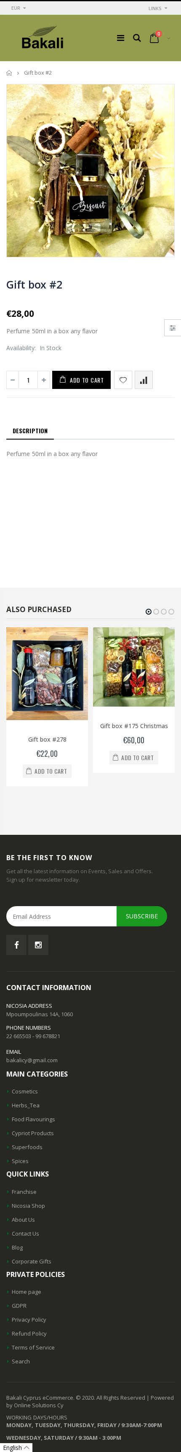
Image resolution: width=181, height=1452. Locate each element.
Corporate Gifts (31, 1261)
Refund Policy (29, 1333)
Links (155, 8)
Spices (20, 1161)
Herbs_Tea (26, 1105)
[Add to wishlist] (123, 380)
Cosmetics (25, 1091)
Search (21, 1361)
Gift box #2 (34, 284)
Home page (26, 1291)
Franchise (24, 1192)
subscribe (142, 916)
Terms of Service (33, 1347)
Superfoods (27, 1147)
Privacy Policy (29, 1319)
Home (9, 73)
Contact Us (25, 1233)
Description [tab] (30, 430)
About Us (23, 1219)
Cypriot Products (33, 1133)
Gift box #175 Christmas (134, 726)
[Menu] (120, 37)
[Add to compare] (144, 380)
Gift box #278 (47, 739)
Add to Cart (87, 379)
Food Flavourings (33, 1119)
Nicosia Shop (28, 1205)
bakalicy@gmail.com (32, 1060)
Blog (17, 1247)
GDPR (19, 1305)
